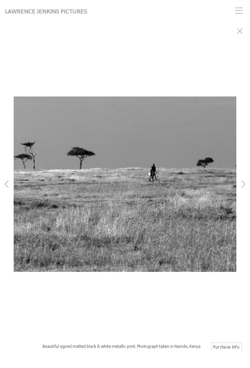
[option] (125, 192)
